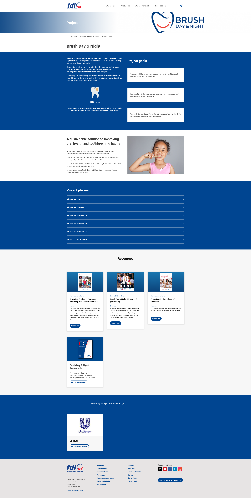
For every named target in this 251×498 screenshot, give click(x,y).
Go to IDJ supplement (78, 382)
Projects (97, 36)
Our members (102, 472)
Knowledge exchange (86, 36)
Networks (131, 469)
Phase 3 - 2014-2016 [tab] (77, 223)
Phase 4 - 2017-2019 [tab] (77, 215)
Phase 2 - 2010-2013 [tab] (77, 231)
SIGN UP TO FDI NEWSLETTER (170, 480)
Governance (102, 469)
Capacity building (104, 481)
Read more (75, 326)
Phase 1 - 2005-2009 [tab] (77, 239)
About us (100, 465)
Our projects (132, 478)
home (67, 36)
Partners (130, 465)
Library (130, 475)
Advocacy (101, 475)
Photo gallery (102, 484)
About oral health (134, 472)
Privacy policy (133, 481)
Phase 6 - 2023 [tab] (74, 199)
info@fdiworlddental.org (75, 490)
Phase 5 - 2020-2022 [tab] (77, 207)
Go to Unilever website (79, 446)
